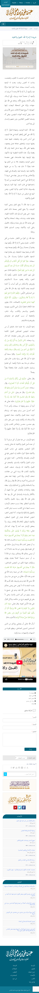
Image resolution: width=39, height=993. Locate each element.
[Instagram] (19, 767)
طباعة (33, 704)
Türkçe (21, 2)
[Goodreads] (22, 767)
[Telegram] (24, 767)
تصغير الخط (31, 698)
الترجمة (15, 965)
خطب (30, 28)
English (14, 2)
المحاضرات (13, 975)
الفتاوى (33, 968)
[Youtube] (16, 767)
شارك (18, 689)
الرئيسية (36, 28)
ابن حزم (15, 978)
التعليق (34, 731)
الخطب (15, 972)
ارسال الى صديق (30, 701)
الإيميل (34, 724)
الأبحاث (32, 975)
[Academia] (27, 767)
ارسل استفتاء (31, 972)
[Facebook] (11, 767)
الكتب (33, 978)
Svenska (28, 2)
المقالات (14, 968)
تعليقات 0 (31, 693)
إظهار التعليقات (31, 758)
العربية (34, 2)
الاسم (34, 717)
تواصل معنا (32, 981)
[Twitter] (13, 767)
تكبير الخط (31, 696)
